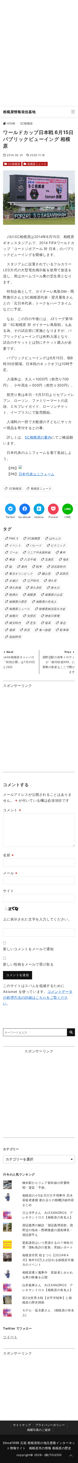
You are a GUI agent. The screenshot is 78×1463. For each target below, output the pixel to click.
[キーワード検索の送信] (71, 1032)
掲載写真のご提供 (39, 1430)
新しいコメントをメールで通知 (28, 949)
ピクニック (58, 545)
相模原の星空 (18, 601)
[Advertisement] (39, 53)
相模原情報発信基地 (19, 112)
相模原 (31, 594)
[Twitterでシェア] (10, 509)
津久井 (52, 580)
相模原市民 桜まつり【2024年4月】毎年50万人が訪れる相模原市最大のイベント (48, 1259)
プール (13, 552)
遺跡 (12, 630)
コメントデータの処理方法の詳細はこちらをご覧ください (38, 997)
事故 (12, 559)
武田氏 (64, 573)
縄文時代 (15, 623)
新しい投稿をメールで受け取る (28, 964)
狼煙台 (13, 594)
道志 (63, 623)
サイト (8, 891)
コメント (12, 810)
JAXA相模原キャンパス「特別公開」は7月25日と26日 (19, 662)
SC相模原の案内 (38, 437)
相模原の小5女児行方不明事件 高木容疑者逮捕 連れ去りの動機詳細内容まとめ (48, 1200)
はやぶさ (55, 538)
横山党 (46, 573)
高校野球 (15, 637)
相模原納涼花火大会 (52, 609)
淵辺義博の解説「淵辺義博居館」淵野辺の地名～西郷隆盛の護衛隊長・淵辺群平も (47, 1229)
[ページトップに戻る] (71, 1456)
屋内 (24, 566)
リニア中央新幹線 (39, 552)
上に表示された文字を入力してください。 (37, 919)
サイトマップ (22, 1425)
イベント (15, 545)
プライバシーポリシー (50, 1425)
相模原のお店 (54, 594)
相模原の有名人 (46, 601)
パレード (36, 545)
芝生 (33, 623)
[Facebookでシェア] (24, 509)
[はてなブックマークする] (39, 509)
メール (10, 873)
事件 (62, 552)
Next (9, 652)
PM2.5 (13, 538)
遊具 (48, 623)
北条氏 (49, 559)
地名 (66, 559)
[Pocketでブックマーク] (53, 509)
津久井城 (15, 587)
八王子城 (30, 559)
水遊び (13, 580)
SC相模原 (14, 164)
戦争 (39, 566)
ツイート (10, 1337)
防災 (27, 630)
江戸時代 (33, 580)
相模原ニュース (36, 164)
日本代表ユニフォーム (37, 474)
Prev (68, 652)
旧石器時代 (58, 566)
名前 (8, 855)
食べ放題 (45, 630)
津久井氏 (36, 587)
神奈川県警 (52, 616)
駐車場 (64, 630)
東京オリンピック (21, 573)
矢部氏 (31, 616)
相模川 (13, 616)
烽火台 (55, 587)
